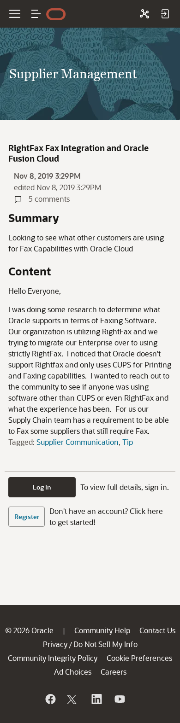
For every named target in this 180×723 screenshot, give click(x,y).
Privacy (55, 644)
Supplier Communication (77, 442)
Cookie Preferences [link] (139, 658)
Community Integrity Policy (52, 658)
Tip (127, 442)
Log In (42, 487)
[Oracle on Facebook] (50, 699)
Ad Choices (72, 671)
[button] (36, 14)
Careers (113, 671)
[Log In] (165, 14)
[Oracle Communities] (144, 13)
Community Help (102, 630)
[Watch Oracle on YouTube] (119, 699)
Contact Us (157, 630)
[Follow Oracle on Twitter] (73, 699)
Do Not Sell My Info (105, 644)
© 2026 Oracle (29, 630)
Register (26, 516)
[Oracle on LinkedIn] (96, 699)
